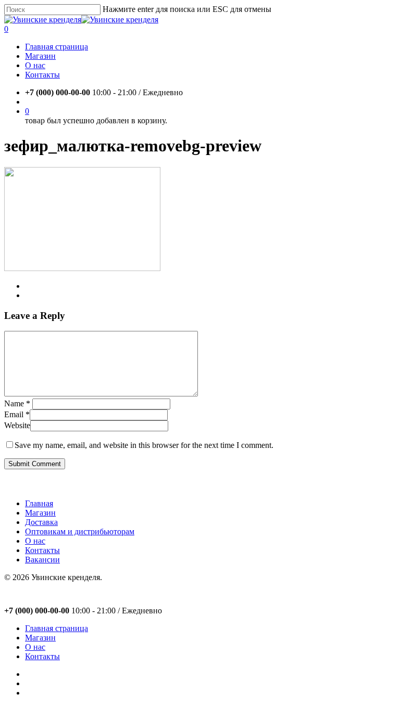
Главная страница (56, 628)
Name (17, 403)
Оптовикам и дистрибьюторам (79, 531)
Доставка (41, 522)
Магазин (40, 512)
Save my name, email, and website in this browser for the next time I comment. (144, 445)
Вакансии (42, 559)
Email (17, 414)
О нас (35, 540)
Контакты (42, 550)
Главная (39, 503)
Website (17, 425)
